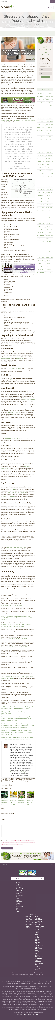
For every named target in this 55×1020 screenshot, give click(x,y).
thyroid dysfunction (24, 120)
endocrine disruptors (15, 368)
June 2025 (49, 102)
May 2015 (49, 226)
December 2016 (40, 207)
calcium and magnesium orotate (10, 498)
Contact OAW (29, 915)
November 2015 (49, 220)
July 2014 (49, 241)
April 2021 (49, 136)
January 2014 (49, 251)
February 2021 (49, 140)
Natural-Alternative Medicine (38, 966)
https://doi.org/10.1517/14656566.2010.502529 (14, 639)
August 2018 (49, 180)
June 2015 (41, 226)
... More (49, 272)
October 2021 (49, 127)
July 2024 (41, 115)
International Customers (29, 923)
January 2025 (49, 109)
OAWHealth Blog (19, 892)
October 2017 (49, 192)
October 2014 (41, 238)
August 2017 (49, 195)
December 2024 (40, 112)
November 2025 (49, 96)
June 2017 (49, 198)
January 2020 (49, 155)
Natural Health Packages (39, 923)
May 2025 (41, 105)
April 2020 (41, 152)
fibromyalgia (15, 120)
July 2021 (41, 133)
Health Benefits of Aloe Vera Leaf (30, 801)
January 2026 (49, 93)
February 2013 (41, 269)
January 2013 (49, 269)
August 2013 (41, 260)
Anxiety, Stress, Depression (39, 946)
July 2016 (41, 214)
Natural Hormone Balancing (37, 942)
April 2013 (41, 266)
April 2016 (41, 217)
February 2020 (41, 155)
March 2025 (49, 105)
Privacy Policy (26, 1014)
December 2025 (40, 96)
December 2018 (49, 173)
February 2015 (41, 232)
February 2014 (41, 251)
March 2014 (49, 248)
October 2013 (41, 257)
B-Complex (4, 496)
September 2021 (40, 130)
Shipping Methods (28, 926)
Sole (13, 414)
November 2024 (49, 112)
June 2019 (41, 167)
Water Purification (38, 960)
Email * (7, 813)
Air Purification (39, 963)
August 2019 (41, 164)
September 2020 (49, 146)
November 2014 (49, 235)
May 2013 (49, 263)
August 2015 (41, 223)
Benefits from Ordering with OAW (20, 896)
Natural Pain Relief (38, 949)
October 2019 (41, 161)
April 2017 (49, 201)
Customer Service (28, 917)
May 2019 (49, 167)
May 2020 (49, 149)
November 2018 (40, 177)
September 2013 (49, 257)
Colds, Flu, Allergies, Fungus (38, 935)
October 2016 (49, 207)
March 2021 (41, 140)
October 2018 (49, 177)
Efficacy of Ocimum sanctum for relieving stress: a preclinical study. (15, 713)
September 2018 (40, 180)
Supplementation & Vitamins (39, 926)
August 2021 (49, 130)
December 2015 (40, 220)
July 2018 (41, 183)
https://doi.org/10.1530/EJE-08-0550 (11, 605)
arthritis (33, 120)
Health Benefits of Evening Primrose (13, 801)
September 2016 (40, 211)
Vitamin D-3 (11, 496)
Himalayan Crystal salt (14, 412)
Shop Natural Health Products (38, 916)
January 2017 (49, 204)
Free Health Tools (19, 910)
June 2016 (49, 214)
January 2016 (49, 217)
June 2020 (41, 149)
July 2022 (49, 118)
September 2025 (49, 99)
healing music (20, 358)
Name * (3, 808)
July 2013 (49, 260)
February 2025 (41, 109)
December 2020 (49, 143)
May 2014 (49, 245)
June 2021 (49, 133)
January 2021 (41, 143)
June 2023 (49, 115)
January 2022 (41, 124)
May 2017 (41, 201)
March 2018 (41, 189)
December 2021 (49, 124)
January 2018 (41, 192)
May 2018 (41, 186)
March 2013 (49, 266)
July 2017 (41, 198)
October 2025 (41, 99)
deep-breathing (5, 358)
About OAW (28, 919)
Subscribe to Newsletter (19, 889)
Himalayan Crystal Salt (11, 438)
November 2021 (40, 127)
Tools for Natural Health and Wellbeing (39, 956)
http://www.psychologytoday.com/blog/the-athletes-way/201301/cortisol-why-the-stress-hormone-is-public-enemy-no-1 (17, 618)
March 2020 (49, 152)
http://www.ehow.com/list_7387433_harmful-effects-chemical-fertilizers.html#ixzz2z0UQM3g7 (16, 625)
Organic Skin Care (38, 952)
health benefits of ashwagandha (15, 547)
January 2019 (41, 173)
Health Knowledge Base (19, 906)
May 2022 (41, 121)
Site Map (19, 1014)
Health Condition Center (19, 901)
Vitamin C (23, 493)
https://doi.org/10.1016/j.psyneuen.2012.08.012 (14, 647)
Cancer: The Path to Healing (17, 772)
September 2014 (49, 238)
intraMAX (12, 489)
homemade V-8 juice (29, 399)
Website (3, 819)
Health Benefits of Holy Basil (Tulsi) (4, 801)
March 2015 (49, 229)
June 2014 (41, 245)
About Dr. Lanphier (19, 883)
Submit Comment (7, 848)
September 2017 (40, 195)
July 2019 (49, 164)
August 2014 (41, 241)
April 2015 (41, 229)
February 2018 (49, 189)
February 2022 (49, 121)
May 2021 (41, 136)
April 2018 (49, 186)
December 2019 (40, 158)
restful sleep (11, 380)
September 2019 (49, 161)
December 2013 (40, 254)
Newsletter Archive (19, 886)
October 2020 (41, 146)
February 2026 (41, 93)
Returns (27, 921)
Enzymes (37, 939)
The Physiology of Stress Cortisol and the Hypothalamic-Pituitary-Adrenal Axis (17, 677)
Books (36, 970)
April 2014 (41, 248)
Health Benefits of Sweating (21, 800)
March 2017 (41, 204)
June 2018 (49, 183)
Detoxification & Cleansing (38, 920)
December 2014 (40, 235)
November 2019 (49, 158)
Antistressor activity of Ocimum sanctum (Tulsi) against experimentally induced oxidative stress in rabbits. (17, 707)
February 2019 (49, 170)
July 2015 (49, 223)
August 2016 (49, 211)
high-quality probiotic (13, 493)
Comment (3, 824)
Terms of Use (34, 1014)
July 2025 (41, 102)
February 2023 (41, 118)
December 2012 (40, 272)
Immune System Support (37, 930)
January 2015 (49, 232)
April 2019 (41, 170)
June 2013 (41, 263)
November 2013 (49, 254)
